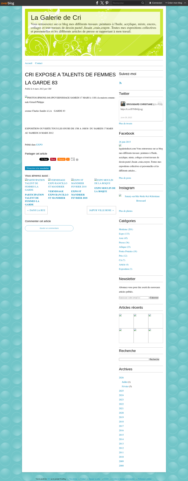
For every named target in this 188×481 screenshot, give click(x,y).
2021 (121, 408)
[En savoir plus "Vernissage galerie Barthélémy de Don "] (126, 335)
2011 (121, 452)
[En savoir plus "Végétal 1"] (155, 321)
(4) (124, 264)
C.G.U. (106, 479)
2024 (121, 395)
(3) (125, 268)
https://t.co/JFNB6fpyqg (132, 109)
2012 (121, 447)
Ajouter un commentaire (49, 228)
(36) (124, 242)
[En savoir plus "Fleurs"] (126, 321)
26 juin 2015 (125, 141)
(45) (123, 238)
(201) (126, 229)
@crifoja (158, 104)
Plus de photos (125, 210)
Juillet (124, 381)
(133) (124, 233)
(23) (125, 246)
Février (125, 386)
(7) (122, 260)
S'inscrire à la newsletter (37, 168)
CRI (48, 479)
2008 (121, 465)
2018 (121, 421)
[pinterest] (107, 3)
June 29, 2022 (126, 117)
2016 (121, 430)
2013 (121, 443)
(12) (123, 255)
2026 (121, 377)
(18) (128, 251)
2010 (121, 456)
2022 (121, 403)
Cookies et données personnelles (123, 479)
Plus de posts (125, 177)
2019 (121, 417)
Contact (38, 63)
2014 (121, 439)
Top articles (73, 479)
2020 (121, 412)
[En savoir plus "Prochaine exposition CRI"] (155, 335)
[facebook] (97, 3)
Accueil (28, 63)
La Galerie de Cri (56, 17)
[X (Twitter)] (102, 3)
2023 (121, 399)
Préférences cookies (145, 479)
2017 (121, 425)
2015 (121, 434)
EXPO (39, 144)
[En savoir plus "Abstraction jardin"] (141, 335)
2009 (121, 461)
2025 (121, 390)
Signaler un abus (95, 479)
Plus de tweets (125, 123)
